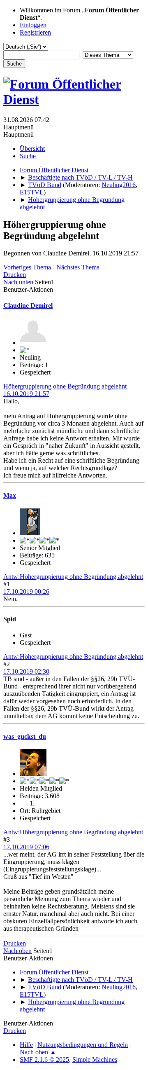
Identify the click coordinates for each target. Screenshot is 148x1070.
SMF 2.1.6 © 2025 (44, 1059)
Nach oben (17, 950)
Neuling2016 (119, 184)
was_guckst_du (24, 736)
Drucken (14, 274)
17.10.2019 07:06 (26, 846)
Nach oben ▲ (38, 1052)
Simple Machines (94, 1059)
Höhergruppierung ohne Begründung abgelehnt (65, 386)
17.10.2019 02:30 (26, 671)
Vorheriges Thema (27, 267)
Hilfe (26, 1044)
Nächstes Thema (77, 267)
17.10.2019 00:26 (26, 591)
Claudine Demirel (28, 305)
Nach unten (18, 282)
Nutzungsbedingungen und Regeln (82, 1044)
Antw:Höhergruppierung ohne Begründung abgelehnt (73, 576)
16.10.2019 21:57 (26, 393)
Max (9, 495)
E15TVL (32, 192)
